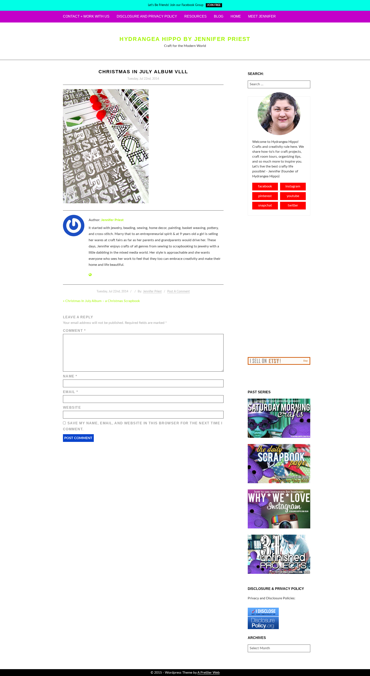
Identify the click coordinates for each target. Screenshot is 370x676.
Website (72, 407)
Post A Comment (178, 291)
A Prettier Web (208, 672)
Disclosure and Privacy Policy (147, 16)
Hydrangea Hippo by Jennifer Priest (185, 39)
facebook (265, 186)
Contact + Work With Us (86, 16)
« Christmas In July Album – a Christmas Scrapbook (101, 301)
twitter (293, 205)
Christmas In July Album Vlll (143, 71)
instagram (292, 186)
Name (70, 376)
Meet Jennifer (262, 16)
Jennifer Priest (112, 220)
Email (70, 392)
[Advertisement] (279, 286)
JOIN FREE (214, 5)
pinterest (265, 196)
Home (236, 16)
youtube (293, 196)
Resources (195, 16)
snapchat (265, 205)
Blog (218, 16)
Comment (74, 330)
